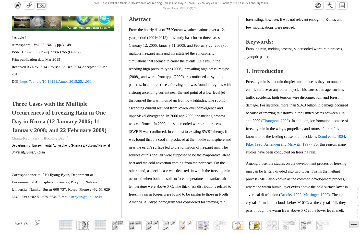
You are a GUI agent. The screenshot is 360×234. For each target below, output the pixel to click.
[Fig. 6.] (186, 225)
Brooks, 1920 (290, 195)
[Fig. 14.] (323, 225)
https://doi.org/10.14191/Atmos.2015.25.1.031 (56, 81)
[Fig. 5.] (169, 225)
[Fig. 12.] (289, 225)
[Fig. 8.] (220, 225)
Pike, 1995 (254, 144)
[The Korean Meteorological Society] (17, 5)
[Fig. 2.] (117, 225)
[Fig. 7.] (203, 225)
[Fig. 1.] (83, 225)
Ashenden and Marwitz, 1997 (287, 144)
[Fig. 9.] (237, 225)
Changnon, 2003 (275, 121)
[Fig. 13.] (306, 225)
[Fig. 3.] (135, 225)
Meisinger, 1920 (315, 195)
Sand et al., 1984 (332, 136)
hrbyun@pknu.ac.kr (86, 197)
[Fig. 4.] (152, 225)
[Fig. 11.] (272, 225)
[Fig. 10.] (255, 225)
